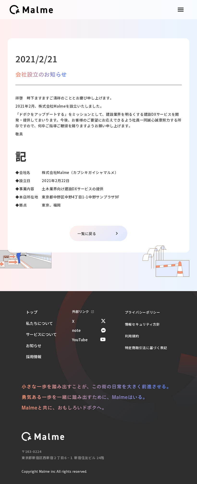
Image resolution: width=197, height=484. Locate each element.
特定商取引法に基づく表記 (146, 347)
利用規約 (132, 336)
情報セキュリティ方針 (142, 324)
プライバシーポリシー (142, 312)
